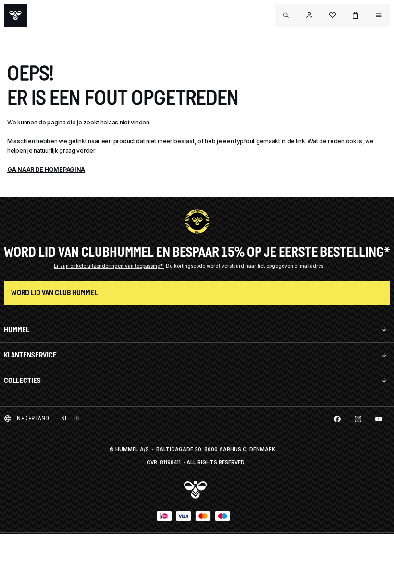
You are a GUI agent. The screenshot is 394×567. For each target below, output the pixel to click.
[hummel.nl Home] (15, 15)
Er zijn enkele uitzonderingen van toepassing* (109, 266)
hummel (16, 329)
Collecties (22, 380)
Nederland (33, 418)
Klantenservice (30, 355)
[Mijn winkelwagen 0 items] (355, 15)
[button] (309, 15)
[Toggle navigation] (286, 15)
